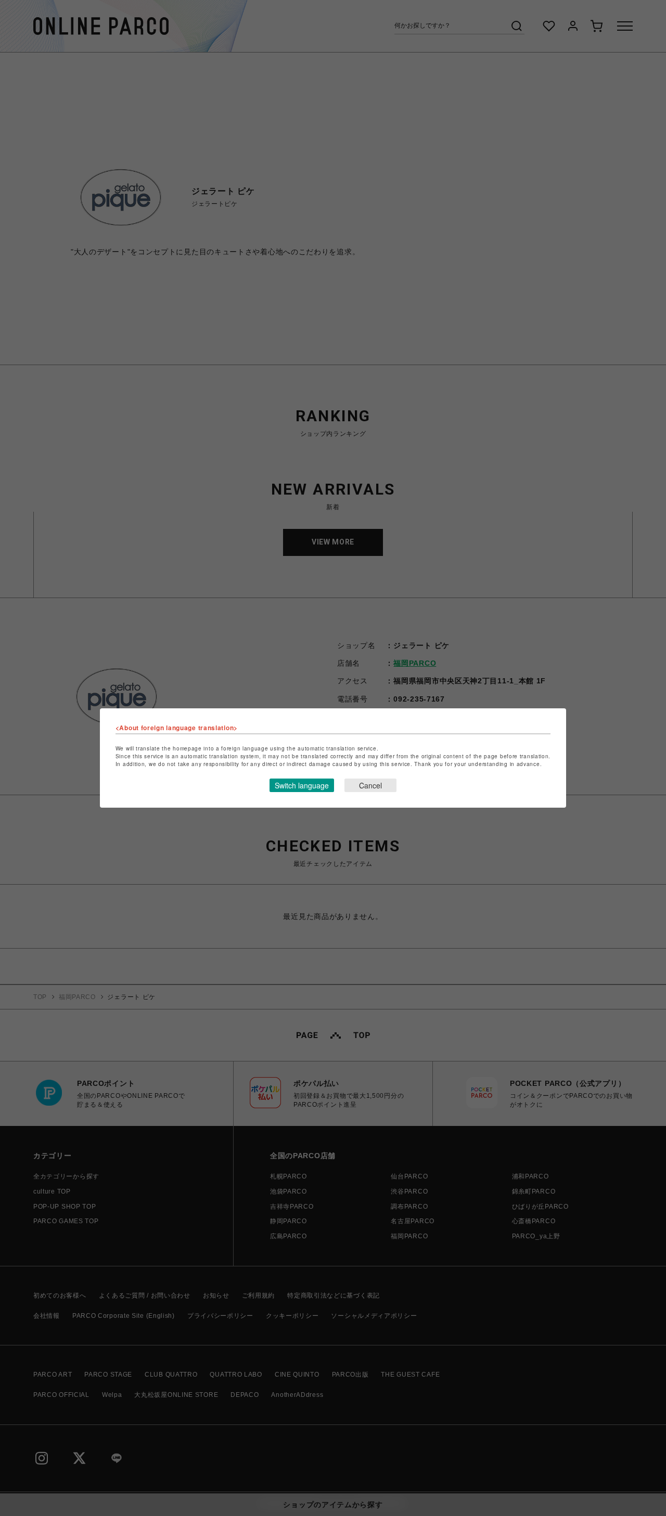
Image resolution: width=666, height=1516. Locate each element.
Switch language (302, 785)
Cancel (370, 785)
